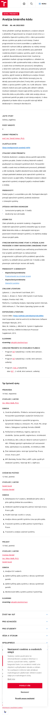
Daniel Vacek (7, 486)
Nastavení (25, 692)
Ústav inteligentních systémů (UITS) (16, 148)
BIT (14, 352)
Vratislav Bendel (8, 489)
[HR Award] (5, 712)
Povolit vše (24, 686)
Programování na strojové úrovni (18, 276)
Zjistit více (11, 679)
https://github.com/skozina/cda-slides (28, 316)
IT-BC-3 (15, 368)
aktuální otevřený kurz (19, 342)
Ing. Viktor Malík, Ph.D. (10, 403)
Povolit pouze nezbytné (24, 698)
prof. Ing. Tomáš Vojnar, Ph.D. (13, 138)
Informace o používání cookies (12, 707)
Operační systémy (12, 283)
